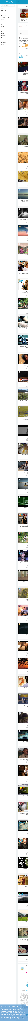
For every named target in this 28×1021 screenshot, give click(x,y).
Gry (3, 33)
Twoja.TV (4, 10)
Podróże (4, 42)
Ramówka (4, 12)
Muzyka (3, 40)
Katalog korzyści (5, 17)
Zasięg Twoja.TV (5, 21)
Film (3, 31)
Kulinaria (4, 35)
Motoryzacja (4, 37)
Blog (3, 19)
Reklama (4, 15)
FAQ (3, 26)
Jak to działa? (5, 24)
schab (24, 46)
